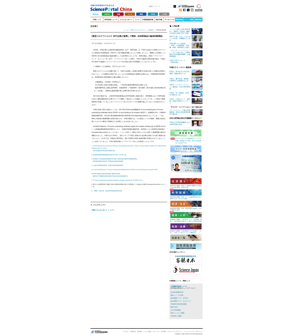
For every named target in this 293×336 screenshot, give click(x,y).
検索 (175, 6)
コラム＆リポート (126, 19)
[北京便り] (186, 181)
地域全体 (96, 14)
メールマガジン (192, 10)
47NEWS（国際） (177, 316)
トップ (126, 30)
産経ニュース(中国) (177, 295)
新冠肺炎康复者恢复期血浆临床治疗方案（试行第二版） (110, 155)
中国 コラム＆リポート (138, 30)
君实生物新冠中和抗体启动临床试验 (104, 150)
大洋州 (153, 14)
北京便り (151, 30)
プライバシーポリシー (174, 331)
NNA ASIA (174, 307)
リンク (137, 19)
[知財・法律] (186, 226)
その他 (164, 14)
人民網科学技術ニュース (179, 286)
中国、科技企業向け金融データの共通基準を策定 (186, 209)
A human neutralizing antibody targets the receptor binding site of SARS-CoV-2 (118, 180)
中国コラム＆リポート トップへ (103, 210)
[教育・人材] (186, 215)
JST (99, 332)
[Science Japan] (186, 269)
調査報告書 (179, 19)
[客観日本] (186, 259)
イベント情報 (188, 19)
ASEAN (107, 14)
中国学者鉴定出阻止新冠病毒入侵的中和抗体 (106, 174)
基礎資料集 (198, 19)
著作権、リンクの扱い (144, 331)
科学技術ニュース (110, 19)
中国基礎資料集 (147, 19)
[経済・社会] (186, 203)
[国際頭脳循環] (186, 246)
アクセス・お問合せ (129, 331)
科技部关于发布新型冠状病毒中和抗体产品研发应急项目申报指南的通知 (115, 159)
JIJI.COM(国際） (176, 310)
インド (130, 14)
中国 (118, 14)
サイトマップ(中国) (159, 331)
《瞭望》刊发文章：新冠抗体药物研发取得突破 (107, 191)
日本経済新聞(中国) (177, 292)
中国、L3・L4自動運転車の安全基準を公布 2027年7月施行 (185, 198)
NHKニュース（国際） (178, 313)
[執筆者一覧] (186, 237)
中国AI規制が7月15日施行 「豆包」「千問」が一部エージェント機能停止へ (185, 231)
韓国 (141, 14)
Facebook (184, 10)
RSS (180, 10)
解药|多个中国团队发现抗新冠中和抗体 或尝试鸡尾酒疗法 (110, 176)
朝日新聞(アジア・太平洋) (179, 298)
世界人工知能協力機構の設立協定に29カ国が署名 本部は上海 (186, 186)
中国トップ (97, 19)
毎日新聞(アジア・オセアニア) (181, 301)
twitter (188, 10)
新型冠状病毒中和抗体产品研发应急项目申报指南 (108, 161)
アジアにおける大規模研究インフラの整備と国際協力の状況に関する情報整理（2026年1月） (188, 140)
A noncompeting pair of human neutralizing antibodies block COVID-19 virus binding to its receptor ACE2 (125, 169)
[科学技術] (186, 192)
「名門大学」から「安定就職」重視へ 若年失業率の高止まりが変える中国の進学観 (186, 220)
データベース (169, 19)
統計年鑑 (159, 19)
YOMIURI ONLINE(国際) (179, 304)
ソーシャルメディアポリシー (193, 331)
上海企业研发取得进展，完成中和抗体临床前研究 (108, 165)
